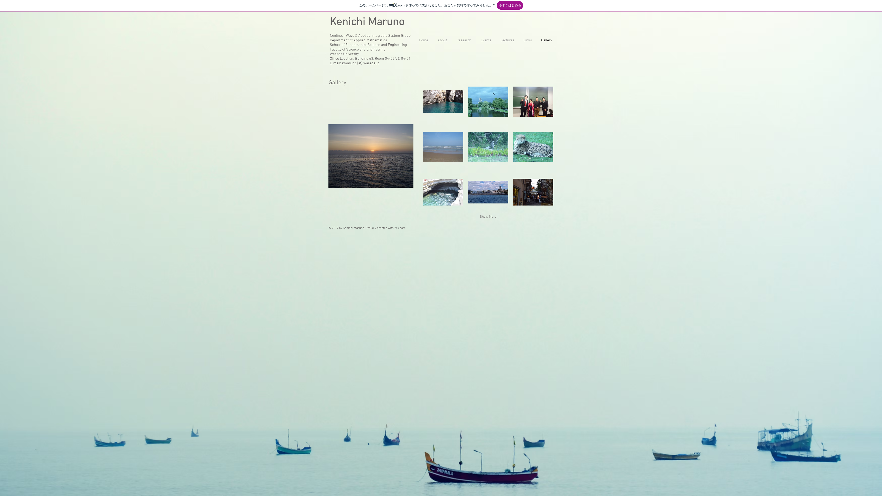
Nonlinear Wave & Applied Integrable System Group (370, 36)
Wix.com (400, 228)
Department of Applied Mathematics (358, 40)
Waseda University (344, 54)
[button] (443, 101)
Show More (488, 217)
